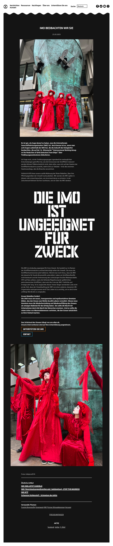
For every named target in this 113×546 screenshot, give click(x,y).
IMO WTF (24, 492)
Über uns (46, 5)
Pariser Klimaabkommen (56, 507)
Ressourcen (25, 5)
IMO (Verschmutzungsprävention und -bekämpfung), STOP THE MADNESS (50, 489)
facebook (51, 527)
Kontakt (13, 8)
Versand (68, 507)
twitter (57, 527)
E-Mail (62, 527)
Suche (73, 6)
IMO (45, 507)
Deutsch (81, 6)
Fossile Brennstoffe (28, 507)
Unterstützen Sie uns (59, 5)
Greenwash (39, 507)
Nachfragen (36, 5)
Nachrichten (14, 5)
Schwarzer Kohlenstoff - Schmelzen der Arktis (39, 495)
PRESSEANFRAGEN (56, 514)
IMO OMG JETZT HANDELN (31, 486)
